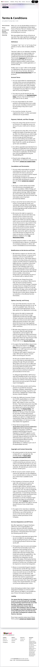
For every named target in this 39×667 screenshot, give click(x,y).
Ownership (4, 35)
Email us (22, 640)
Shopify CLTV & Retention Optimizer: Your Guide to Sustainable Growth (32, 649)
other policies (17, 410)
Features (13, 640)
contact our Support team (27, 619)
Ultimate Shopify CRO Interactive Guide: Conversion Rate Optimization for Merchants (32, 653)
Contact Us (5, 640)
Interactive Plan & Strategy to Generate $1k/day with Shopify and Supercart (32, 643)
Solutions (7, 1)
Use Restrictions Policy (21, 236)
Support (30, 638)
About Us (5, 639)
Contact (23, 1)
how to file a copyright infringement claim (22, 456)
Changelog (5, 642)
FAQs (20, 1)
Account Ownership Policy (24, 72)
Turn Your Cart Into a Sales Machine (32, 646)
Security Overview (29, 341)
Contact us (22, 639)
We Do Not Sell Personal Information (5, 31)
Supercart (22, 58)
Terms (14, 660)
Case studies (14, 639)
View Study (5, 7)
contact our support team (27, 161)
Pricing (16, 1)
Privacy (3, 27)
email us (25, 501)
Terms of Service (5, 25)
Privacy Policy (27, 409)
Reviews (12, 1)
